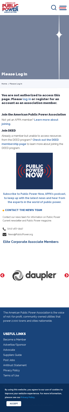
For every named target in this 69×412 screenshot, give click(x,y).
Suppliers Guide (12, 354)
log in (27, 99)
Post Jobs (9, 360)
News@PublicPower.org (20, 234)
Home (4, 84)
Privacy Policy (11, 370)
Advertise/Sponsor (14, 344)
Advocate (9, 349)
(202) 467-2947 (15, 228)
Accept (14, 404)
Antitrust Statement (15, 365)
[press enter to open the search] (54, 7)
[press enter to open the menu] (63, 8)
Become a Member (14, 339)
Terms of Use (11, 375)
